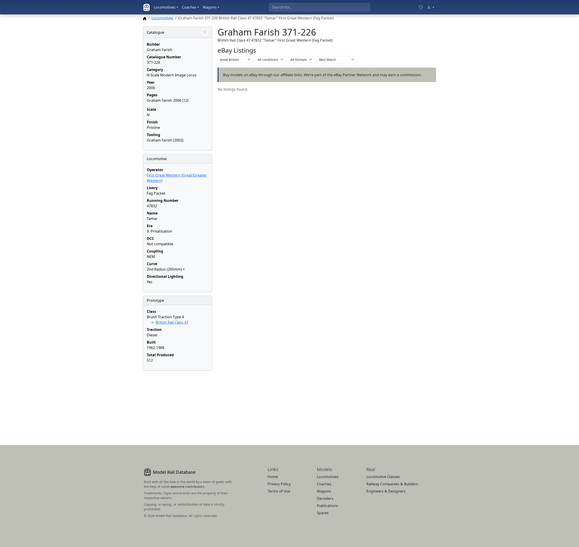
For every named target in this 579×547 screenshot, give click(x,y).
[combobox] (319, 7)
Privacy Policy (279, 483)
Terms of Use (279, 491)
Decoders (325, 498)
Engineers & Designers (386, 491)
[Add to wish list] (204, 32)
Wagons (210, 7)
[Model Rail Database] (146, 7)
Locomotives (165, 7)
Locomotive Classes (383, 476)
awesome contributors (187, 486)
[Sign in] (430, 7)
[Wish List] (420, 7)
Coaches (189, 7)
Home (273, 476)
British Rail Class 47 (172, 322)
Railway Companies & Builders (392, 483)
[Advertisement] (177, 402)
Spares (323, 512)
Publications (327, 505)
